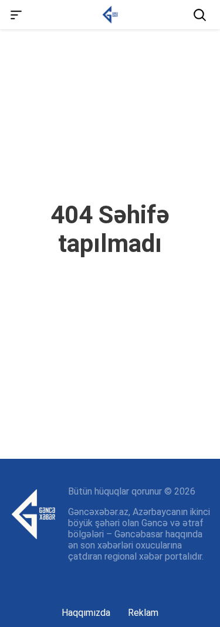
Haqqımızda (86, 612)
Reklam (143, 612)
